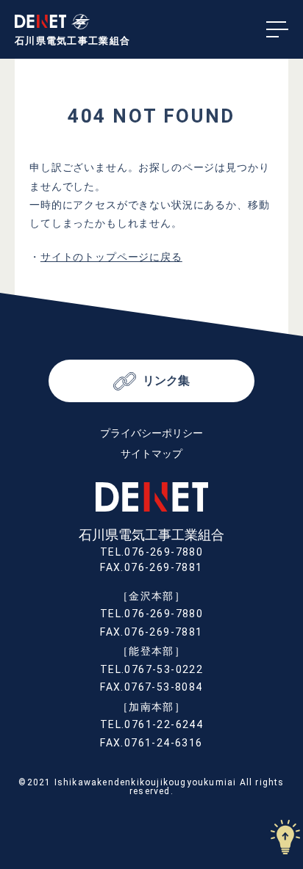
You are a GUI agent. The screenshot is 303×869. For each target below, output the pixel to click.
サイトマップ (151, 453)
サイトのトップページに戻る (111, 257)
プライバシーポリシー (151, 433)
